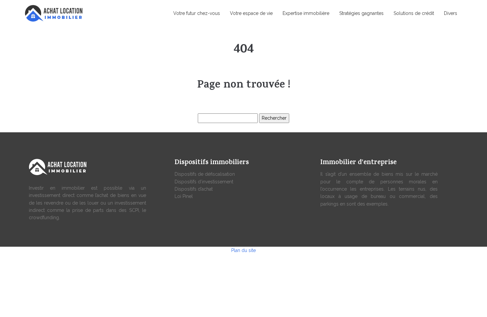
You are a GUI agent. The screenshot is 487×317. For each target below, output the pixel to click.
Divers (450, 13)
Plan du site (243, 250)
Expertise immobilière (306, 13)
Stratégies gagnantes (361, 13)
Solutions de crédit (414, 13)
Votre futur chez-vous (196, 13)
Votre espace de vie (251, 13)
